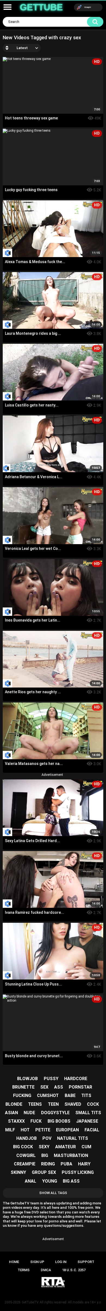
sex (44, 1087)
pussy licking (78, 1172)
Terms (24, 1270)
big (44, 1155)
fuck (36, 1121)
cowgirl (26, 1155)
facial (92, 1129)
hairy (84, 1164)
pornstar (80, 1087)
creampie (24, 1164)
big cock (23, 1146)
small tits (88, 1112)
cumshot (48, 1095)
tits (86, 1095)
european (67, 1129)
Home (14, 1262)
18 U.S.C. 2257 (74, 1270)
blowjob (27, 1078)
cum (86, 1146)
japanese (87, 1121)
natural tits (72, 1138)
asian (11, 1112)
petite (42, 1129)
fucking (22, 1095)
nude (29, 1112)
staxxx (16, 1121)
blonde (13, 1104)
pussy (51, 1078)
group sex (44, 1172)
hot (25, 1129)
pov (46, 1138)
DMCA (46, 1270)
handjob (26, 1138)
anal (30, 1181)
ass (58, 1087)
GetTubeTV (30, 1302)
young (49, 1181)
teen (53, 1104)
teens (35, 1104)
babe (70, 1095)
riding (48, 1164)
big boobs (59, 1121)
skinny (18, 1172)
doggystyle (55, 1112)
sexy (44, 1146)
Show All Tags (53, 1193)
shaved (72, 1104)
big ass (71, 1181)
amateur (65, 1146)
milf (10, 1129)
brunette (23, 1087)
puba (66, 1164)
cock (93, 1104)
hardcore (75, 1078)
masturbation (71, 1155)
